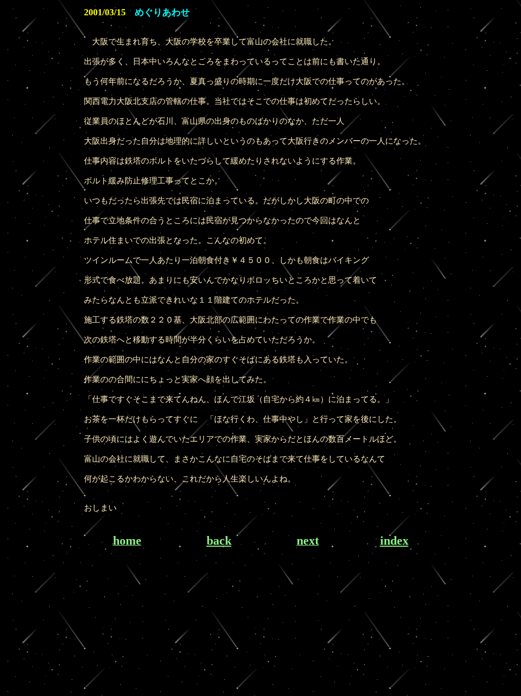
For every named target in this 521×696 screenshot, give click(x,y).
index (394, 540)
